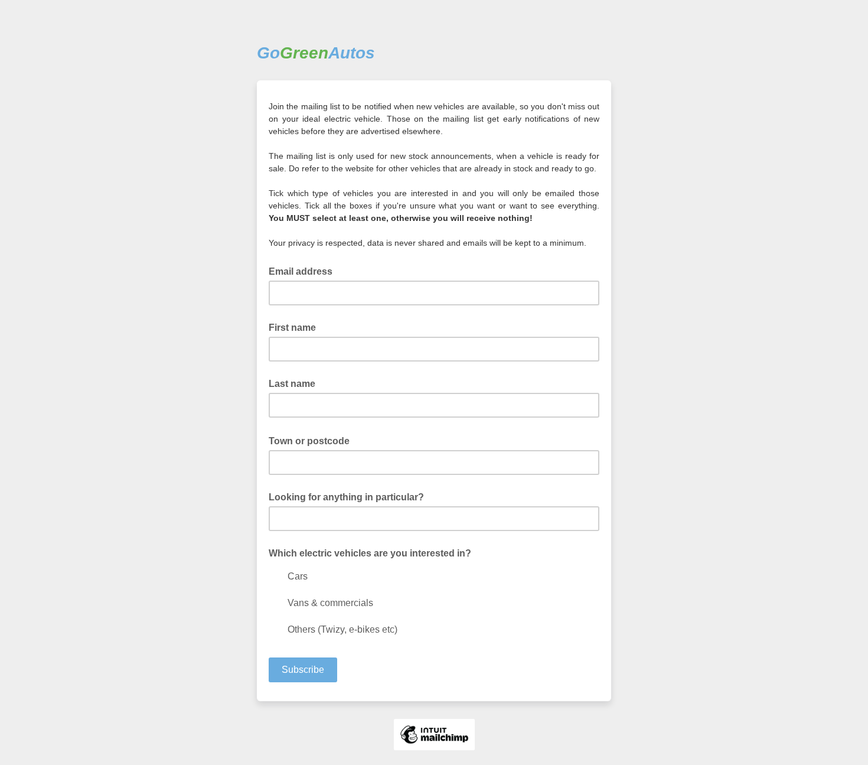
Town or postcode (313, 440)
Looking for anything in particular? (346, 497)
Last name (292, 384)
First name (292, 328)
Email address (304, 270)
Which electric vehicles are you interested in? (370, 553)
